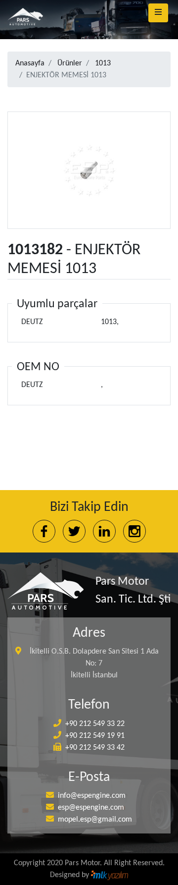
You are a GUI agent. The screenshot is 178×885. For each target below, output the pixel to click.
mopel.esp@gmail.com (95, 820)
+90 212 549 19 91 (95, 736)
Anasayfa (29, 63)
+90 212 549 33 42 (95, 748)
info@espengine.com (92, 796)
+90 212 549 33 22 (95, 724)
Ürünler (69, 63)
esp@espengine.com (91, 808)
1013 (103, 63)
